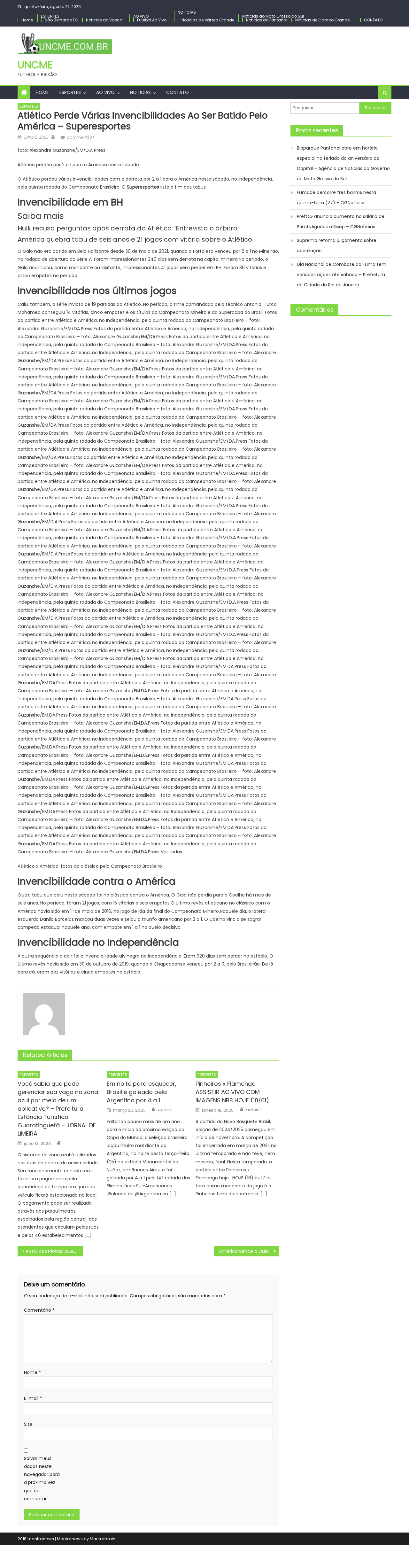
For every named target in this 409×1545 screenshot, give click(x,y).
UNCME (35, 65)
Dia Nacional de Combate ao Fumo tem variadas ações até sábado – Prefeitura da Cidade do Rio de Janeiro (341, 274)
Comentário (39, 1310)
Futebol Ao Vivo (151, 20)
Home (27, 20)
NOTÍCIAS (187, 12)
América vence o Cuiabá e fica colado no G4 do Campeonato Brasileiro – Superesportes (249, 1251)
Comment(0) (80, 137)
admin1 (165, 1110)
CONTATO (373, 20)
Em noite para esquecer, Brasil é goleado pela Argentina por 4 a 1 (141, 1092)
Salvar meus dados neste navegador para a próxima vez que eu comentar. (42, 1478)
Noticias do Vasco (104, 20)
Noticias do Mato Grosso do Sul (273, 16)
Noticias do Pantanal (266, 20)
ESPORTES (50, 16)
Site (28, 1424)
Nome (32, 1372)
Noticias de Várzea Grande (207, 20)
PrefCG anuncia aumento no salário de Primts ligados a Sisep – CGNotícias (340, 221)
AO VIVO (141, 16)
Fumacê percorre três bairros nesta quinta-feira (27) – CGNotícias (336, 197)
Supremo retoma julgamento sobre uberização (336, 245)
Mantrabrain (102, 1539)
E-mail (33, 1398)
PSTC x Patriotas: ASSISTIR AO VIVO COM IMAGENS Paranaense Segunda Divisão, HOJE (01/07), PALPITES (54, 1251)
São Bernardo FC (61, 20)
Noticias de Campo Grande (322, 20)
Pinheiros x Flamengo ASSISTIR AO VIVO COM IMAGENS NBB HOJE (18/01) (232, 1092)
